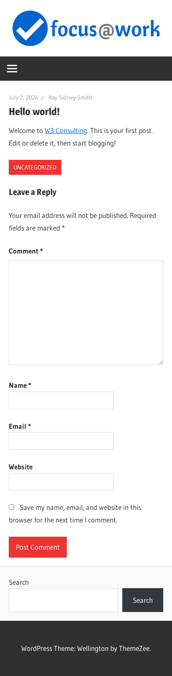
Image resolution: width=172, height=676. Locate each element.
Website (21, 466)
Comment (26, 250)
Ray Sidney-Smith (70, 97)
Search (19, 582)
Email (20, 426)
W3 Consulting (66, 130)
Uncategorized (34, 167)
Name (20, 385)
